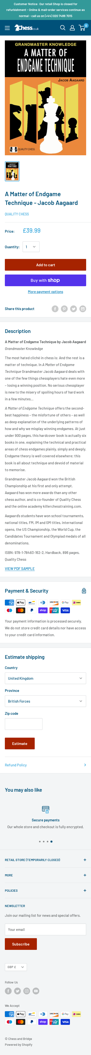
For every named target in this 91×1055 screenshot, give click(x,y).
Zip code (11, 713)
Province (12, 690)
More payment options (45, 291)
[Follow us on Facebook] (8, 991)
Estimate (19, 743)
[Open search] (63, 27)
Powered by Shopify (18, 1044)
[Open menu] (7, 28)
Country (11, 667)
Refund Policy (16, 765)
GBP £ (12, 967)
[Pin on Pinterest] (64, 308)
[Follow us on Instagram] (26, 991)
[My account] (72, 27)
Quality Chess (17, 214)
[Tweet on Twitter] (73, 308)
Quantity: (12, 247)
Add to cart (45, 264)
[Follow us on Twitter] (17, 991)
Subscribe (21, 944)
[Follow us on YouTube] (36, 991)
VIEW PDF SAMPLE (20, 568)
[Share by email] (82, 308)
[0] (82, 28)
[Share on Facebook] (55, 308)
